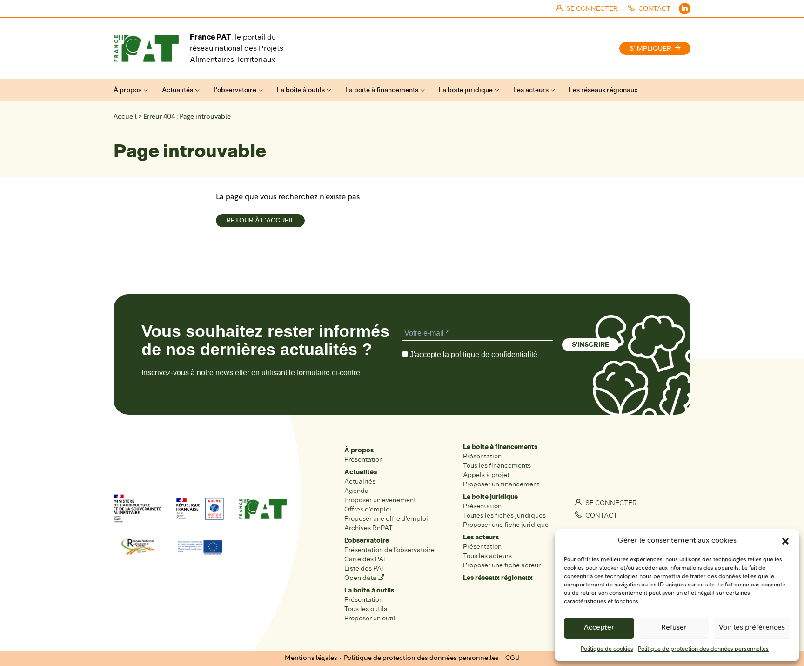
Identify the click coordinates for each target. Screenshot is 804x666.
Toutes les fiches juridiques (504, 515)
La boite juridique (466, 90)
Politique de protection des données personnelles (703, 649)
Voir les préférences (752, 628)
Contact (600, 515)
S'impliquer (650, 49)
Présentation (363, 460)
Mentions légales (311, 658)
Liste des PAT (364, 568)
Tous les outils (365, 609)
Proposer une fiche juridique (506, 525)
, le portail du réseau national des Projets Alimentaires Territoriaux (236, 48)
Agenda (356, 491)
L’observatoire (235, 90)
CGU (512, 658)
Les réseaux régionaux (603, 90)
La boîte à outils (301, 90)
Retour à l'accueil (260, 220)
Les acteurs (531, 90)
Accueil (125, 117)
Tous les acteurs (487, 556)
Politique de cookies (607, 649)
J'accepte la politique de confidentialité (472, 354)
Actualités (177, 90)
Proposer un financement (501, 484)
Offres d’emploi (367, 509)
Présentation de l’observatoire (389, 550)
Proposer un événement (380, 500)
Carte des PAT (365, 559)
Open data (361, 578)
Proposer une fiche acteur (502, 565)
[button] (785, 541)
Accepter (599, 628)
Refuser (674, 628)
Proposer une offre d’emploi (386, 519)
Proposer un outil (369, 618)
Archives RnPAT (368, 528)
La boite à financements (381, 90)
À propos (127, 90)
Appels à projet (486, 475)
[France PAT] (146, 48)
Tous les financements (497, 466)
